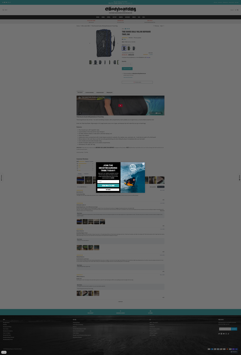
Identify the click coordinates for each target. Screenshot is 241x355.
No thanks (108, 189)
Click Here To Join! (108, 185)
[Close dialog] (143, 164)
